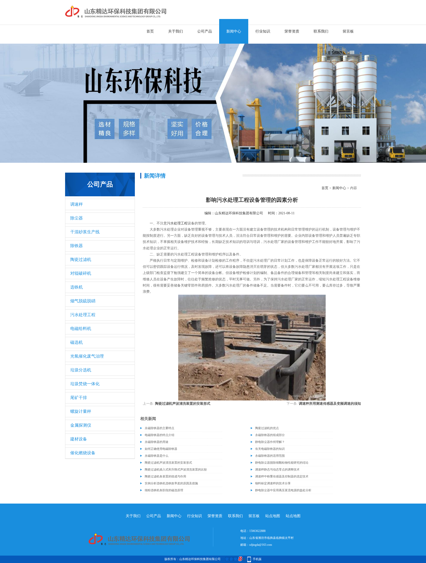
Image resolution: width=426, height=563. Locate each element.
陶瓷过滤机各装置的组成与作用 (165, 476)
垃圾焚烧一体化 (85, 383)
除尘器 (76, 218)
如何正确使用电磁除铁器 (161, 449)
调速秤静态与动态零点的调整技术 (277, 469)
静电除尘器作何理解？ (270, 442)
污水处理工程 (82, 314)
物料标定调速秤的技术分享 (273, 483)
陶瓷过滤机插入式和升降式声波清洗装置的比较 (176, 469)
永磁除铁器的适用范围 (270, 455)
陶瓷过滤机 (80, 259)
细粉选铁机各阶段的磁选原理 (164, 490)
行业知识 (262, 31)
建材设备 (78, 439)
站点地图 (272, 516)
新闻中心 (233, 31)
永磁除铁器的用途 (156, 442)
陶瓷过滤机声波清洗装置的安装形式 (182, 403)
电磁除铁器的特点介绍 (159, 435)
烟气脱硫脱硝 (82, 301)
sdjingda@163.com (260, 544)
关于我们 (175, 31)
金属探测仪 (80, 425)
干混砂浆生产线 (85, 232)
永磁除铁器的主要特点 (159, 428)
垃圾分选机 (80, 370)
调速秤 (76, 204)
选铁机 (76, 287)
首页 (150, 31)
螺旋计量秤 (80, 411)
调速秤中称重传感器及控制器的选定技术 (281, 476)
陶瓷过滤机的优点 (267, 428)
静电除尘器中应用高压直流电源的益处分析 (283, 490)
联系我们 (321, 31)
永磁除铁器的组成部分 (270, 435)
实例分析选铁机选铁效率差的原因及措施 (171, 483)
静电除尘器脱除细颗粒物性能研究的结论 (281, 462)
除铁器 (76, 245)
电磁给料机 (80, 328)
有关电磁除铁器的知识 (270, 449)
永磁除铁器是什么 (156, 455)
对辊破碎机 (80, 273)
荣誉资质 (291, 31)
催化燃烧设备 (82, 453)
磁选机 (76, 342)
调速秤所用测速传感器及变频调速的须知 (330, 403)
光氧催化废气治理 (87, 356)
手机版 (257, 559)
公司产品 (204, 31)
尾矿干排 (78, 397)
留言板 (348, 31)
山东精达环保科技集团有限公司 (239, 213)
